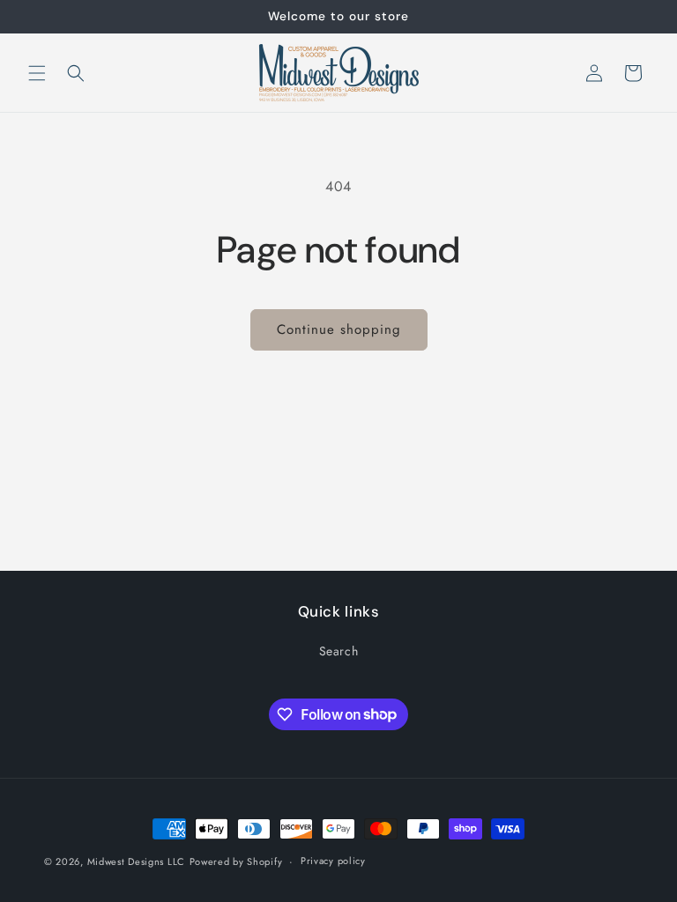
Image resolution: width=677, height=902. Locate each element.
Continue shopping (339, 329)
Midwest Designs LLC (136, 861)
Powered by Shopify (236, 861)
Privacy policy (333, 861)
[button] (37, 73)
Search (339, 651)
